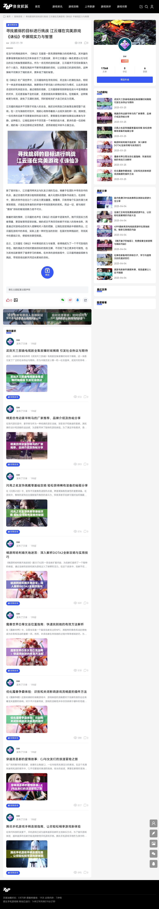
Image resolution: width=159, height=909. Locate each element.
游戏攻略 (74, 6)
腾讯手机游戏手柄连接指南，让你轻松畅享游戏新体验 (43, 826)
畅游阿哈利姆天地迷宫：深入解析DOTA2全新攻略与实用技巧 (130, 144)
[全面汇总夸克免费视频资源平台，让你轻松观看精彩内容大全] (103, 218)
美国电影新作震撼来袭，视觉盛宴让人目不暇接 (132, 271)
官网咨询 (18, 16)
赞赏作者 (124, 79)
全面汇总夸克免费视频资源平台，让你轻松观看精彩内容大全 (132, 214)
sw (7, 43)
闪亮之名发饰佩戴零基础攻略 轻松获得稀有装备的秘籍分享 (47, 485)
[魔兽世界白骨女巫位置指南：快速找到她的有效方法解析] (103, 162)
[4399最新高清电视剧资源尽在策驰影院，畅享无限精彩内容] (103, 232)
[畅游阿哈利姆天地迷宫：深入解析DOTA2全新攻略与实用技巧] (103, 148)
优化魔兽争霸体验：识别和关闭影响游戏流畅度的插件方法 (46, 692)
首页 (37, 6)
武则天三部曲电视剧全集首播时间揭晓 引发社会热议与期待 (47, 351)
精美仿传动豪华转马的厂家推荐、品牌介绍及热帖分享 (43, 418)
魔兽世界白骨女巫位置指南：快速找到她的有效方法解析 (45, 624)
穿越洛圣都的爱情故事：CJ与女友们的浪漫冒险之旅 (42, 759)
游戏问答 (122, 6)
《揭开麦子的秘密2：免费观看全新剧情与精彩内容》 (133, 242)
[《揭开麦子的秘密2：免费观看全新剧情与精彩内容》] (103, 247)
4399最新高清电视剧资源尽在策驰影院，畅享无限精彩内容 (132, 228)
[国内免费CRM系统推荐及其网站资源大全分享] (103, 204)
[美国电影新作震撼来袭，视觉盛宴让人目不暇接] (103, 275)
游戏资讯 (57, 6)
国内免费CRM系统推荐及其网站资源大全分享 (132, 199)
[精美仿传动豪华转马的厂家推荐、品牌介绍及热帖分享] (103, 119)
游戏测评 (106, 6)
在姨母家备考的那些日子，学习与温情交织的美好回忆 (132, 257)
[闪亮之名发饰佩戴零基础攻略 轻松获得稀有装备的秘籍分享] (103, 134)
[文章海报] (16, 300)
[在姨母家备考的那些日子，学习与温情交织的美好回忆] (103, 261)
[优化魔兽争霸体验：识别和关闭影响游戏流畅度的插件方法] (103, 177)
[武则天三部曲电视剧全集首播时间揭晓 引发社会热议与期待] (103, 105)
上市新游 (90, 6)
